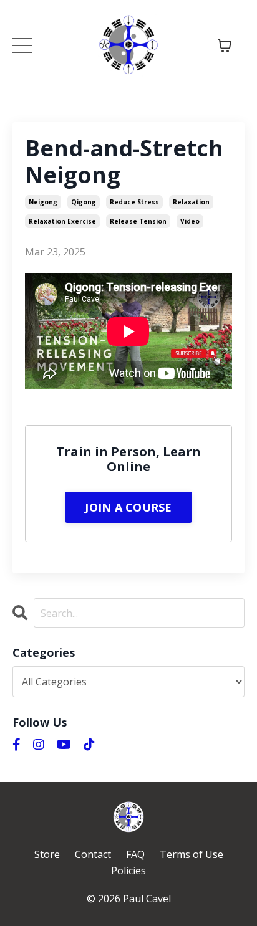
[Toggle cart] (225, 45)
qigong (83, 202)
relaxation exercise (62, 221)
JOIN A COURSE (128, 507)
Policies (128, 870)
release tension (138, 221)
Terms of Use (191, 854)
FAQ (135, 854)
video (190, 221)
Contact (93, 854)
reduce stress (134, 202)
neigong (43, 202)
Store (47, 854)
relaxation (191, 202)
